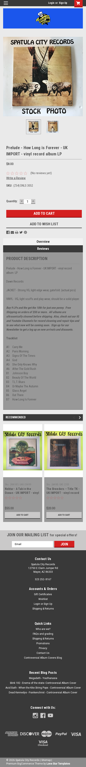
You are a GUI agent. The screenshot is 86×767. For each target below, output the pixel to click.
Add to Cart (22, 515)
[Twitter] (21, 232)
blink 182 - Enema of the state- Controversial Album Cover (43, 683)
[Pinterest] (25, 232)
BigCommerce (25, 763)
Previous (6, 76)
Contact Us (43, 653)
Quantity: (12, 201)
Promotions (43, 643)
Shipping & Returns (43, 608)
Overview (43, 242)
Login (51, 2)
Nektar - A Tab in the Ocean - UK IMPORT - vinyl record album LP (22, 492)
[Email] (12, 232)
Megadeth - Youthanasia (43, 678)
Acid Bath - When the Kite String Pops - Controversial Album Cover (43, 687)
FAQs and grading (43, 633)
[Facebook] (8, 232)
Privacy (43, 648)
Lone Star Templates (58, 763)
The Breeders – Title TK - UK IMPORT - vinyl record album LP (63, 492)
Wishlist (43, 599)
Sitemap (46, 760)
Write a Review (16, 178)
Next (80, 76)
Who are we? (43, 629)
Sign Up (63, 2)
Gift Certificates (43, 594)
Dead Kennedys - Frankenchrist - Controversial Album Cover (43, 692)
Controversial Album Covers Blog (43, 657)
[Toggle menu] (5, 5)
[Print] (16, 232)
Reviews (43, 249)
